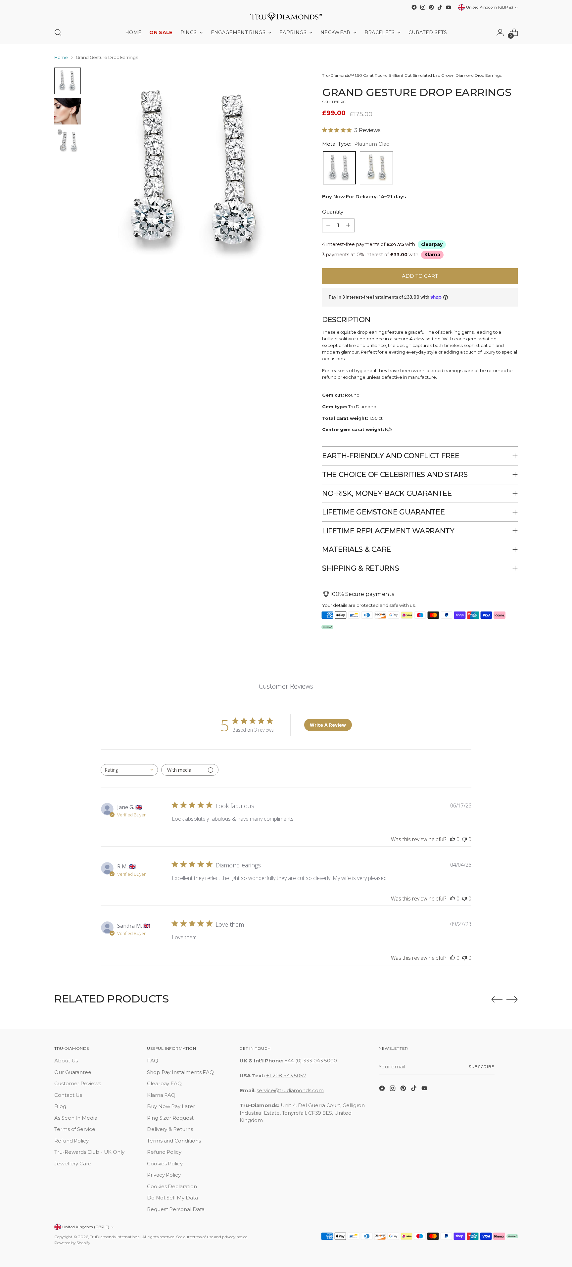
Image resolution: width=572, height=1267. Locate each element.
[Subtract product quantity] (328, 225)
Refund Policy (71, 1141)
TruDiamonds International (115, 1237)
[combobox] (129, 770)
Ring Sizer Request (170, 1118)
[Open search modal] (58, 32)
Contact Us (68, 1095)
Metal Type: (355, 144)
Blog (60, 1106)
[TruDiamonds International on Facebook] (414, 7)
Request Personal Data (176, 1209)
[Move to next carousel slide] (512, 999)
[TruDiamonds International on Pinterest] (431, 7)
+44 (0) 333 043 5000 (311, 1060)
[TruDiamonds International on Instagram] (423, 7)
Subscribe (482, 1066)
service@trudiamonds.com (290, 1090)
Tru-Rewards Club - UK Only (89, 1152)
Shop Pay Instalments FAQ (180, 1072)
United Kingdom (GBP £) (489, 7)
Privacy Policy (164, 1175)
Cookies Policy (165, 1163)
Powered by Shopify (72, 1243)
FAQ (152, 1060)
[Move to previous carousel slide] (496, 999)
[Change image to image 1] (67, 81)
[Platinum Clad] (339, 167)
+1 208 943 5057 (286, 1075)
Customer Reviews (77, 1083)
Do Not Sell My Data (172, 1197)
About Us (66, 1060)
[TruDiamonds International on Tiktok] (440, 7)
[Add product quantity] (348, 225)
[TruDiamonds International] (286, 16)
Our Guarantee (72, 1072)
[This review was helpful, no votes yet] (452, 839)
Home (61, 57)
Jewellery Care (72, 1163)
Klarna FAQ (161, 1095)
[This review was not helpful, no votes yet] (464, 839)
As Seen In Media (75, 1118)
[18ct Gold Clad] (376, 167)
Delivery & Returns (170, 1129)
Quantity (332, 212)
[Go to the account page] (500, 32)
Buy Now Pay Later (171, 1106)
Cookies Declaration (172, 1186)
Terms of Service (74, 1129)
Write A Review (328, 725)
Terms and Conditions (174, 1141)
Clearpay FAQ (164, 1083)
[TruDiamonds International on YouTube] (449, 7)
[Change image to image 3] (67, 141)
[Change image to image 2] (67, 111)
